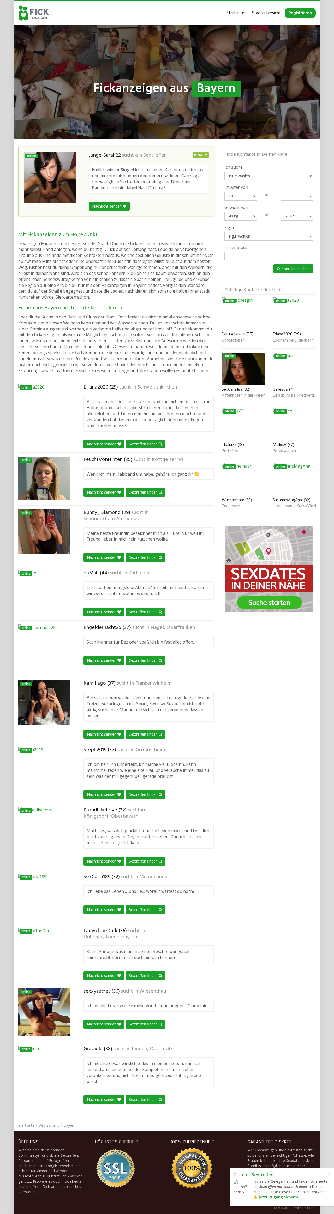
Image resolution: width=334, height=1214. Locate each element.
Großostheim (150, 750)
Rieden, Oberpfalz (152, 1049)
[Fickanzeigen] (33, 13)
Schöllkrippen (233, 340)
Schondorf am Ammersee (112, 519)
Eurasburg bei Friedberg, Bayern (294, 395)
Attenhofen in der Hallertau (243, 395)
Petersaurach (284, 451)
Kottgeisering (167, 460)
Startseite (235, 13)
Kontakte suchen (295, 268)
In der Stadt (235, 247)
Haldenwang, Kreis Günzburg (294, 506)
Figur (229, 227)
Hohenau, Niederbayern (110, 937)
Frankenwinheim (153, 683)
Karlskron (138, 573)
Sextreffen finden (144, 443)
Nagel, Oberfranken (173, 627)
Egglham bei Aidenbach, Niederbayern (294, 340)
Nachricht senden (107, 206)
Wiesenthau (152, 991)
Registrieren (300, 13)
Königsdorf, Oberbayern (111, 816)
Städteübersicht (266, 13)
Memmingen (153, 877)
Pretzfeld (230, 451)
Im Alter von (236, 187)
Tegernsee (231, 506)
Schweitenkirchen (157, 387)
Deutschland (48, 1125)
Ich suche (233, 167)
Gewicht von (236, 207)
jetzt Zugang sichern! (278, 1196)
